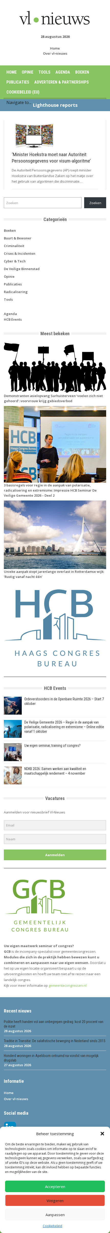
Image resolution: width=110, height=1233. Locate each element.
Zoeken (95, 203)
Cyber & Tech (15, 261)
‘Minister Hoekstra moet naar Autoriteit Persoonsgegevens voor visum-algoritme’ (51, 158)
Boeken (82, 72)
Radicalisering (16, 291)
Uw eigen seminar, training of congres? (52, 745)
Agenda (63, 72)
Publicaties (17, 82)
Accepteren (55, 1186)
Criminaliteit (14, 245)
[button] (102, 1133)
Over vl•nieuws (55, 53)
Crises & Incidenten (19, 253)
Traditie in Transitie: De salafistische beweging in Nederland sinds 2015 (54, 1041)
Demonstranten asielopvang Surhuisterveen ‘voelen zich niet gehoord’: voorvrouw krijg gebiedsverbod (53, 398)
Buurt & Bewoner (17, 238)
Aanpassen (55, 1214)
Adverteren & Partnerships (61, 82)
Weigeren (55, 1200)
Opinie (27, 72)
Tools (44, 72)
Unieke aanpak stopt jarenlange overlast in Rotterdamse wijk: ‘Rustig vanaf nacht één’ (54, 574)
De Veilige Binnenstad (22, 268)
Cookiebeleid (52, 1226)
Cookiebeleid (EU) (22, 92)
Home (55, 48)
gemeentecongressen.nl (67, 985)
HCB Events (13, 319)
